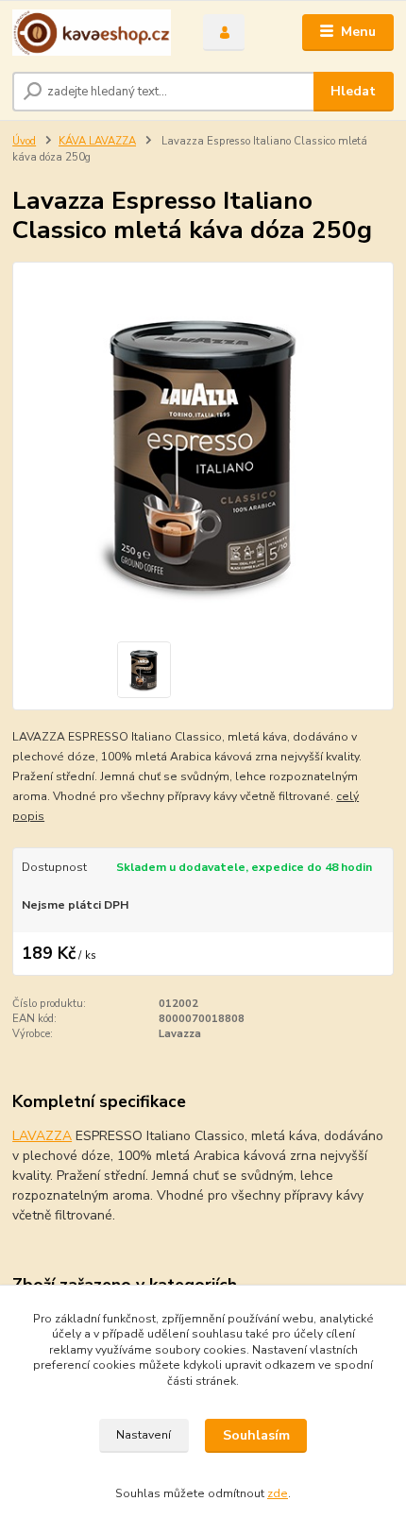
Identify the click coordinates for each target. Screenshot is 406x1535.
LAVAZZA (42, 1136)
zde (277, 1493)
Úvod (24, 141)
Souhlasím (256, 1435)
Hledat (353, 91)
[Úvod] (91, 32)
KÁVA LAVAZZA (97, 141)
